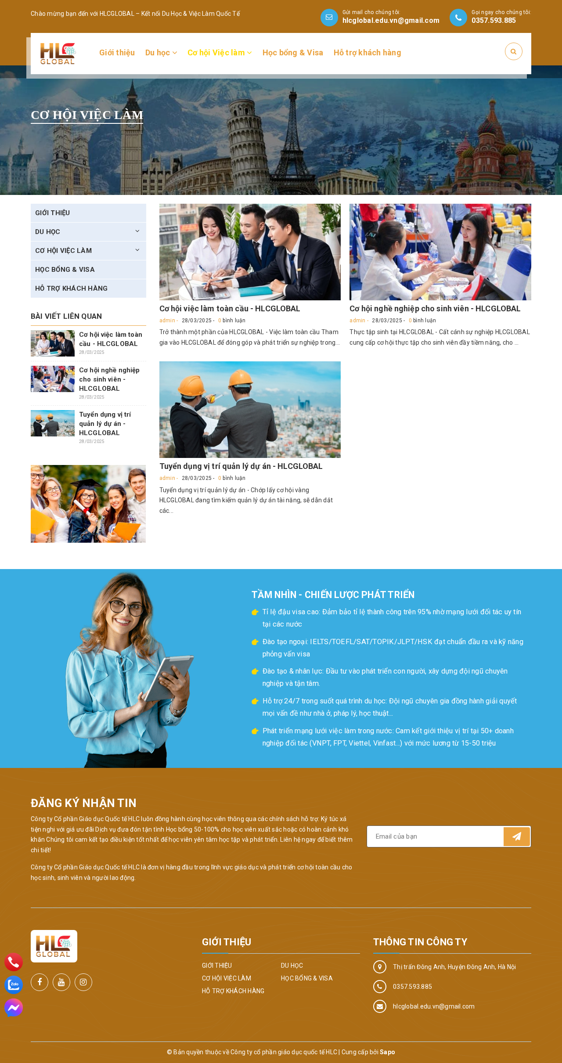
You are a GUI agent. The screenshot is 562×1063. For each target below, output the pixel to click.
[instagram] (83, 982)
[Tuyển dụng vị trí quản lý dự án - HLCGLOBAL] (250, 409)
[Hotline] (13, 962)
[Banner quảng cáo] (88, 504)
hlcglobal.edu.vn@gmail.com (391, 20)
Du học (158, 52)
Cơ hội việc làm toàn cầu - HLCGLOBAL (230, 308)
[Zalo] (13, 985)
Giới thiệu (117, 52)
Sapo (387, 1052)
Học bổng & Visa (293, 52)
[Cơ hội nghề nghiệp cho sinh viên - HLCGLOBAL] (440, 252)
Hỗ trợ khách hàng (367, 52)
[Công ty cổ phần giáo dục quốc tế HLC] (58, 53)
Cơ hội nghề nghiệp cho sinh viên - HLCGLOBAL (435, 308)
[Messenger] (13, 1007)
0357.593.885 (494, 20)
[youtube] (61, 982)
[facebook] (39, 982)
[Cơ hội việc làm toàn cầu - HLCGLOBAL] (250, 252)
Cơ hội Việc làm (217, 52)
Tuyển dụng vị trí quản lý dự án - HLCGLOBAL (241, 466)
